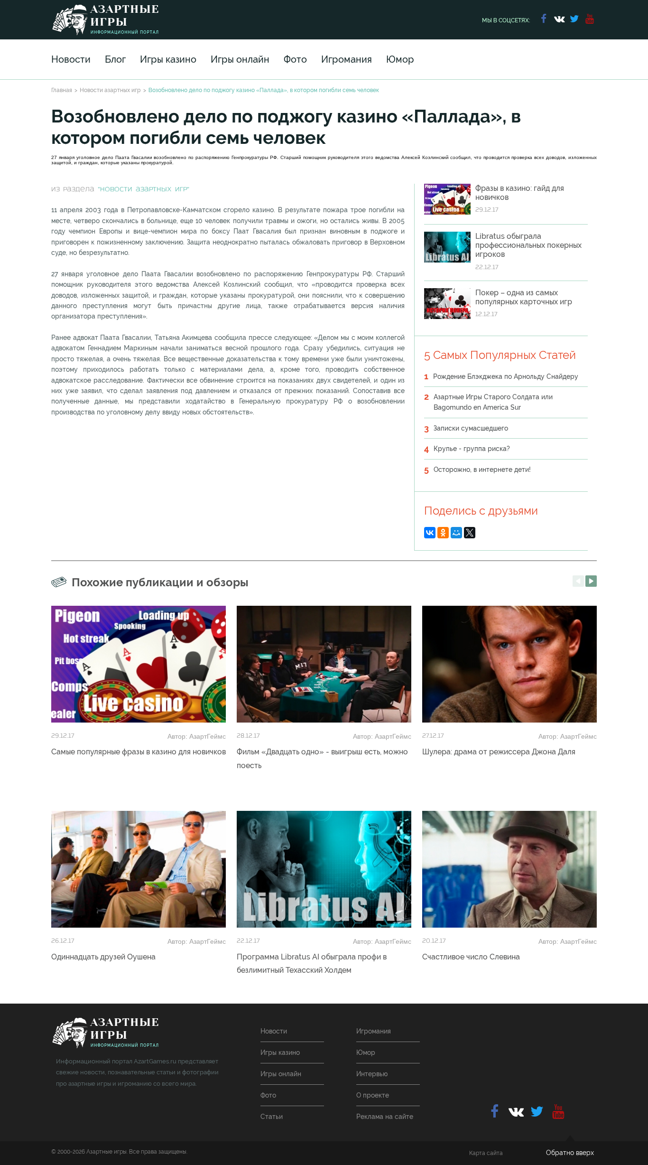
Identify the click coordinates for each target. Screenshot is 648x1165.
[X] (469, 532)
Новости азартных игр (110, 90)
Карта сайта (486, 1153)
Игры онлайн (240, 59)
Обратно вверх (570, 1152)
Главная (61, 90)
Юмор (400, 59)
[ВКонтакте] (429, 532)
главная (105, 1033)
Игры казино (168, 59)
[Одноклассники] (443, 532)
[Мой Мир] (456, 532)
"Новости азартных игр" (143, 189)
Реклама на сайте (384, 1116)
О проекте (372, 1095)
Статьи (271, 1116)
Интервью (372, 1074)
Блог (115, 59)
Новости (71, 59)
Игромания (346, 59)
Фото (295, 59)
